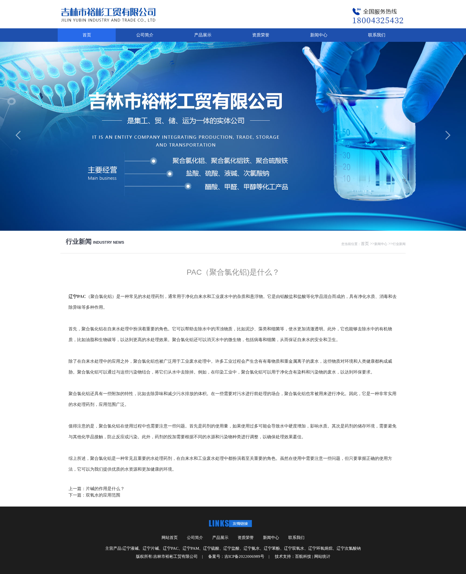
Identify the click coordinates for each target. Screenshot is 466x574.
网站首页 (170, 537)
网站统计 (322, 556)
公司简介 (144, 35)
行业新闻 (399, 244)
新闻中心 (318, 35)
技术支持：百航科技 (293, 556)
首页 (87, 35)
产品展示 (202, 35)
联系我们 (376, 35)
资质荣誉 (260, 35)
